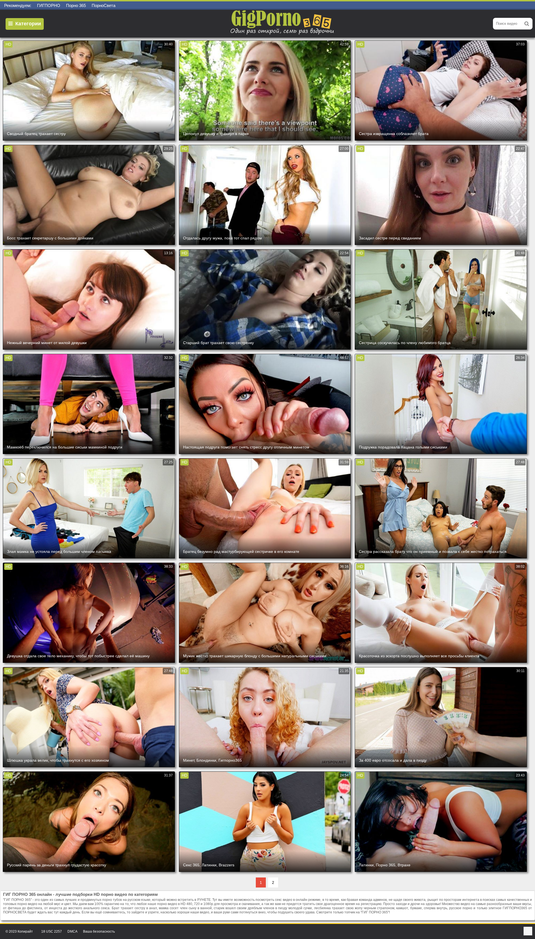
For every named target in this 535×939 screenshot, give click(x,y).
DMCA (72, 931)
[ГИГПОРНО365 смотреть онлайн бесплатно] (283, 24)
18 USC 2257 (51, 931)
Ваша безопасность (99, 931)
